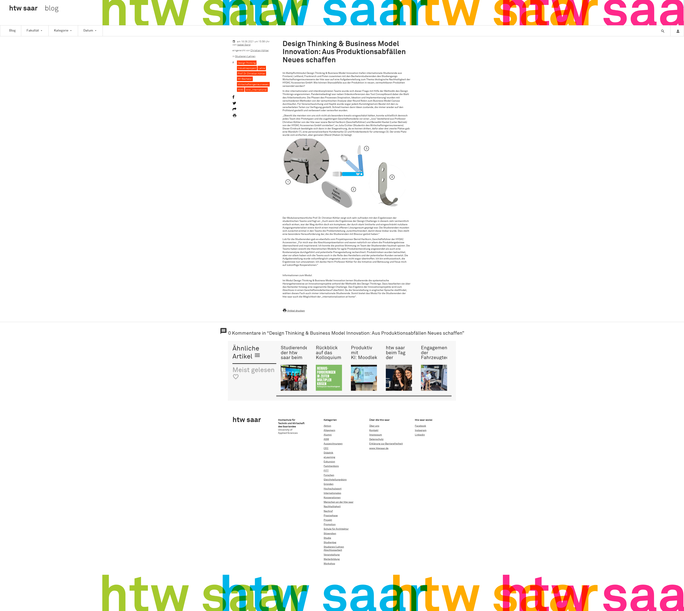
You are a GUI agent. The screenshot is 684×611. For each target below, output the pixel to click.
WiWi (240, 90)
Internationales (332, 493)
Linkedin (420, 435)
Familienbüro (331, 466)
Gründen (328, 484)
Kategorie (61, 30)
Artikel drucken (294, 311)
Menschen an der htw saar (338, 502)
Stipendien (330, 533)
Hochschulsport (332, 489)
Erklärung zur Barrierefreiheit (386, 444)
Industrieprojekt (247, 68)
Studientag (330, 542)
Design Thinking (247, 63)
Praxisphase (331, 515)
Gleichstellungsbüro (335, 479)
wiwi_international (256, 90)
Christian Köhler (259, 50)
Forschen (329, 475)
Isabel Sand (243, 45)
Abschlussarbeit (333, 550)
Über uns (374, 426)
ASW (326, 439)
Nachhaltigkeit (332, 506)
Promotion (330, 524)
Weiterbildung (332, 559)
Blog (12, 30)
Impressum (375, 435)
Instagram (420, 430)
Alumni (328, 435)
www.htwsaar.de (378, 448)
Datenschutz (376, 439)
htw (33, 8)
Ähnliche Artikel (246, 353)
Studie (327, 538)
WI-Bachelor (245, 79)
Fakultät (33, 30)
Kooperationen (332, 497)
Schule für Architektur (336, 529)
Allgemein (329, 430)
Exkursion (329, 461)
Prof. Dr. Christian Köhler (251, 73)
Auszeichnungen (333, 444)
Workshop (329, 563)
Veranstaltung (332, 555)
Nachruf (328, 511)
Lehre (261, 68)
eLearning (329, 457)
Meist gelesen (253, 373)
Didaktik (328, 453)
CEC (326, 448)
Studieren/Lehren (245, 56)
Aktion (327, 426)
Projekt (328, 520)
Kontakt (373, 430)
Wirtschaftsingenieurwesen (253, 84)
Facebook (420, 426)
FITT (326, 471)
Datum (88, 30)
